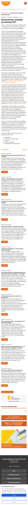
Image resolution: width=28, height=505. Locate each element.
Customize (14, 498)
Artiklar (21, 17)
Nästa (24, 149)
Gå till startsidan (8, 392)
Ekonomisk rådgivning (14, 482)
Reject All (14, 502)
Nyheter (7, 13)
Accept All (14, 495)
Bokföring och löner (14, 474)
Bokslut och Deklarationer (14, 478)
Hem (2, 13)
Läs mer (4, 172)
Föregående (5, 149)
